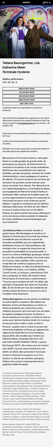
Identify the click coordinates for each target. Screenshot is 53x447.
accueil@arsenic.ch (27, 123)
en (46, 2)
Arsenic (26, 2)
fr (44, 2)
